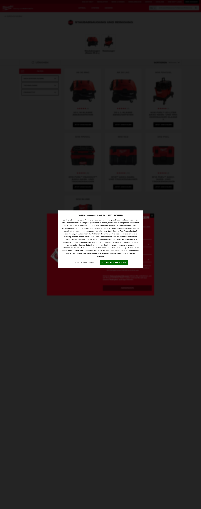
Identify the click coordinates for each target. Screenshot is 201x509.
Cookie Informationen (113, 245)
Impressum (100, 256)
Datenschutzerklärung (71, 248)
